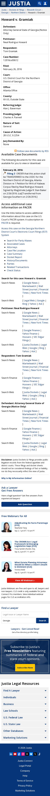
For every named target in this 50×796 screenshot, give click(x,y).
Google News (31, 282)
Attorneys (12, 247)
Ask (40, 303)
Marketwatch (29, 286)
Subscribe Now (25, 667)
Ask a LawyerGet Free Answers (12, 489)
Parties (10, 263)
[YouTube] (15, 754)
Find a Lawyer (9, 608)
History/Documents (17, 260)
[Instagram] (23, 754)
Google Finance (32, 330)
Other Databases (13, 730)
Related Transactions (18, 267)
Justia (29, 748)
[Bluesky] (31, 754)
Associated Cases (16, 243)
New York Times (39, 292)
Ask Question (25, 504)
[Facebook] (19, 754)
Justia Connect (25, 761)
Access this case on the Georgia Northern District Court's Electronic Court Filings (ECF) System (24, 232)
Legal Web (29, 300)
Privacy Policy (25, 786)
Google (41, 300)
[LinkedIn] (11, 754)
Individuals (9, 697)
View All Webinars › (25, 580)
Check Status (13, 270)
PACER (4, 222)
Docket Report (14, 257)
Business (8, 704)
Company (25, 771)
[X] (35, 754)
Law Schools (10, 710)
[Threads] (27, 754)
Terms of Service (25, 781)
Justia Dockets (31, 344)
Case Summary (14, 253)
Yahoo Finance (30, 333)
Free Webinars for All (14, 516)
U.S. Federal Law (13, 717)
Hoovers (26, 336)
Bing (24, 303)
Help (25, 776)
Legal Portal (25, 766)
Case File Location (16, 250)
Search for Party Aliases (19, 240)
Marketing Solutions (15, 737)
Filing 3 (11, 173)
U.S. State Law (11, 724)
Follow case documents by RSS (33, 151)
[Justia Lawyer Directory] (39, 754)
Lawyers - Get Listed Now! (25, 628)
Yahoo (33, 303)
